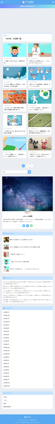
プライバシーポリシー (23, 420)
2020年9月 (6, 357)
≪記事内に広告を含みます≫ (27, 6)
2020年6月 (6, 366)
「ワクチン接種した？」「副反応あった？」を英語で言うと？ (17, 290)
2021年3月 (6, 341)
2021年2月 (6, 344)
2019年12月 (6, 382)
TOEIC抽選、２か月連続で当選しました (12, 299)
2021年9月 (6, 325)
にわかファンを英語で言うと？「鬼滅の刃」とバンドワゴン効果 (17, 295)
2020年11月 (6, 350)
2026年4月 (6, 312)
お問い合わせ (33, 420)
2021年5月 (6, 334)
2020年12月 (6, 347)
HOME (28, 417)
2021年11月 (6, 322)
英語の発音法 (7, 406)
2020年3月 (6, 376)
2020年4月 (6, 373)
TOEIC (5, 397)
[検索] (29, 172)
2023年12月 (6, 315)
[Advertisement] (27, 21)
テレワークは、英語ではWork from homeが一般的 (14, 281)
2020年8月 (6, 360)
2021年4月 (6, 338)
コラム (5, 400)
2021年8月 (6, 328)
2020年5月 (6, 370)
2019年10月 (6, 386)
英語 (4, 403)
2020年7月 (6, 363)
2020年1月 (6, 379)
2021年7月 (6, 331)
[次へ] (31, 166)
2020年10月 (6, 354)
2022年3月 (6, 318)
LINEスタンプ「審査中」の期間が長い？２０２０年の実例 (16, 286)
